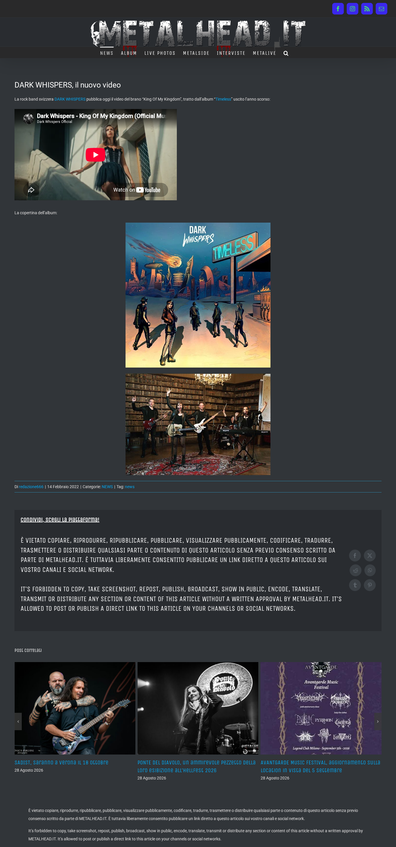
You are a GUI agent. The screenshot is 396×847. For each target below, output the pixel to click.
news (130, 486)
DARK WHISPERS (70, 99)
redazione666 (31, 486)
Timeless (223, 99)
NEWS (107, 486)
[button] (286, 52)
